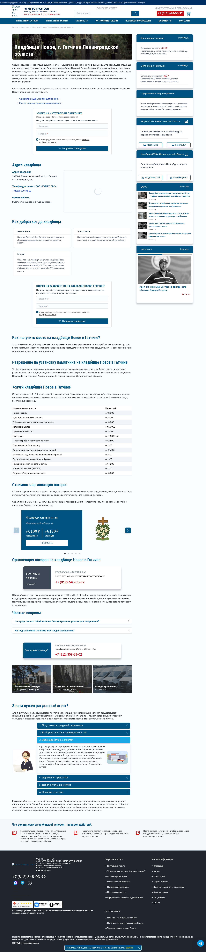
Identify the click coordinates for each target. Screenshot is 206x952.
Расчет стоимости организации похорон (40, 103)
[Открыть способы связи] (200, 943)
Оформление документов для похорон (39, 99)
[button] (72, 621)
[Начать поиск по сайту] (135, 13)
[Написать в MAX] (16, 883)
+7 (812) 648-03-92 (69, 582)
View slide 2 (68, 553)
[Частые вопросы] (30, 883)
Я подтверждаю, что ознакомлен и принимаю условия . (64, 141)
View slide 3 (72, 553)
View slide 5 (79, 553)
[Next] (128, 530)
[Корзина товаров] (188, 13)
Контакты (30, 584)
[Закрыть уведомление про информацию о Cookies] (138, 948)
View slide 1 (65, 553)
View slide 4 (76, 553)
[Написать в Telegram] (23, 883)
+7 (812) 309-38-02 (21, 191)
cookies (129, 947)
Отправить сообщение (73, 148)
